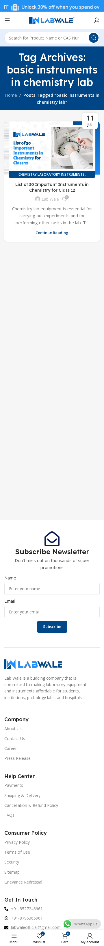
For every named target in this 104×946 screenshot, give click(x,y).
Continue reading (52, 232)
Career (10, 748)
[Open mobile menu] (7, 20)
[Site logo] (52, 20)
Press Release (17, 758)
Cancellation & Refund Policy (31, 805)
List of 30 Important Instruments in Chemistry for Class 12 (52, 187)
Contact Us (14, 738)
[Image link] (33, 664)
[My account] (97, 20)
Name (10, 578)
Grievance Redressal (23, 882)
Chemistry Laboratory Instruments (51, 174)
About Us (13, 728)
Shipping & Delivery (22, 795)
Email (9, 601)
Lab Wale (50, 199)
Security (11, 862)
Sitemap (12, 872)
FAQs (9, 815)
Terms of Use (17, 852)
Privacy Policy (17, 842)
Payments (13, 785)
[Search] (94, 38)
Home (11, 95)
